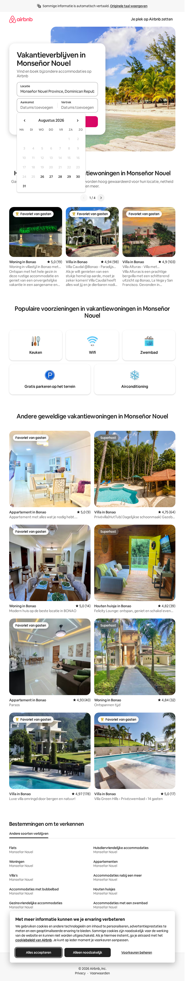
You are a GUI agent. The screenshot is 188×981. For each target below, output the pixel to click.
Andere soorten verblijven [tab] (28, 833)
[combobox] (57, 91)
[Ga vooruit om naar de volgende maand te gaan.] (77, 120)
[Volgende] (101, 197)
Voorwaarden (100, 973)
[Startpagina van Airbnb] (21, 19)
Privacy (80, 973)
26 (42, 177)
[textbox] (37, 107)
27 (51, 177)
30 (78, 177)
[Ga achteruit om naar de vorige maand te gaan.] (24, 120)
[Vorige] (84, 197)
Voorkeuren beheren (136, 952)
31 (24, 186)
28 (60, 177)
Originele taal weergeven (128, 6)
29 (69, 177)
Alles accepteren (38, 952)
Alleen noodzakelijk (87, 952)
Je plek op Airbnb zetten (152, 19)
